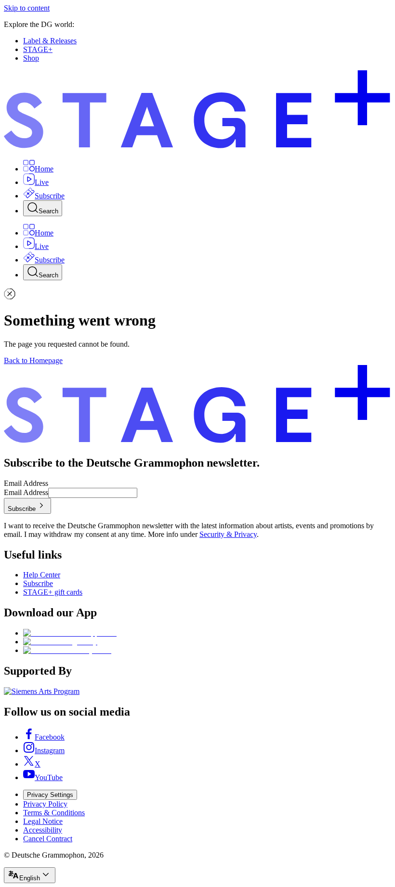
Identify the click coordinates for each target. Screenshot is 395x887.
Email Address (26, 483)
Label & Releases (50, 41)
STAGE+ (38, 49)
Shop (31, 58)
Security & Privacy (228, 534)
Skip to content (27, 8)
